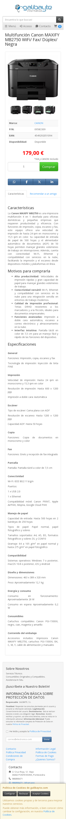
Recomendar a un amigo (43, 193)
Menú (12, 26)
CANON (39, 123)
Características (16, 193)
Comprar (48, 167)
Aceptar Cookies (40, 793)
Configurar (10, 793)
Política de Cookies (46, 752)
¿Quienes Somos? (45, 759)
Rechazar (23, 793)
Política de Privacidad (21, 724)
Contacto (45, 26)
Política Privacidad (16, 752)
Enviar (47, 739)
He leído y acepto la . (30, 731)
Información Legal (46, 748)
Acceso (27, 26)
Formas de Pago (45, 755)
